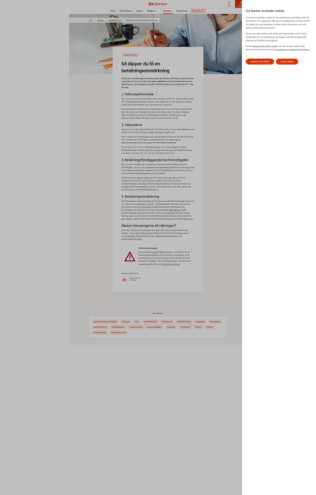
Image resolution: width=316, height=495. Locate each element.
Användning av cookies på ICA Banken (292, 49)
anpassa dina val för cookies (265, 46)
